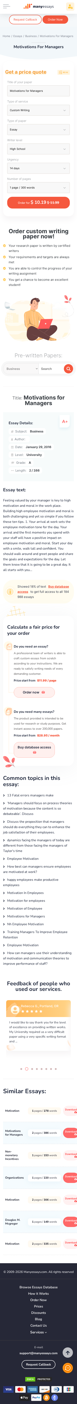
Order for (38, 202)
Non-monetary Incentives (12, 1155)
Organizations (14, 1178)
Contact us (38, 1326)
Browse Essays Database (39, 1287)
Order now (31, 692)
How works (38, 1294)
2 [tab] (26, 1069)
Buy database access (34, 747)
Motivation (12, 1111)
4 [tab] (37, 1069)
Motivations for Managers (25, 916)
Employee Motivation (22, 858)
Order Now (55, 19)
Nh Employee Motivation (25, 924)
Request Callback (25, 19)
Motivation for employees (25, 900)
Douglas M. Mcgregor (12, 1222)
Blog (38, 1319)
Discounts (38, 1313)
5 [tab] (42, 1069)
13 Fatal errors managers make (30, 795)
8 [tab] (56, 1069)
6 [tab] (46, 1069)
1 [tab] (21, 1069)
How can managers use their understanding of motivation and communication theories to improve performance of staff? (37, 958)
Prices (38, 1306)
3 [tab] (31, 1069)
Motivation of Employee (24, 908)
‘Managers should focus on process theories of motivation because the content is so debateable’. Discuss (37, 808)
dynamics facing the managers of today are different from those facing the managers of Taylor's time (36, 845)
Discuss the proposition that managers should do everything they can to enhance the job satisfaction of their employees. (36, 827)
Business (36, 431)
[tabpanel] (38, 1030)
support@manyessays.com (38, 1353)
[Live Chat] (68, 1368)
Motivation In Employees (25, 893)
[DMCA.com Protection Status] (38, 1380)
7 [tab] (51, 1069)
